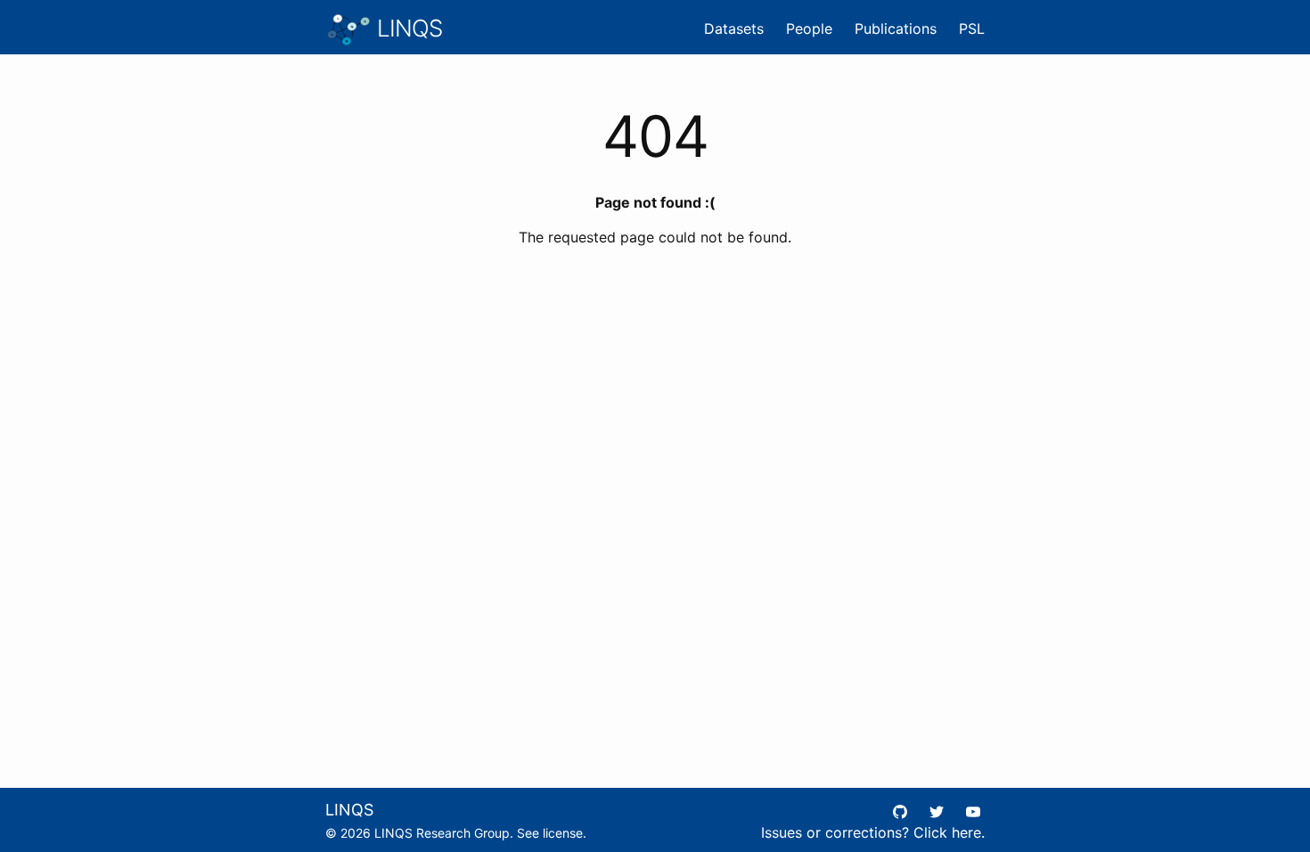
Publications (896, 28)
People (809, 28)
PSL (972, 28)
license (563, 832)
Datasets (734, 28)
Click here (947, 832)
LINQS (407, 28)
